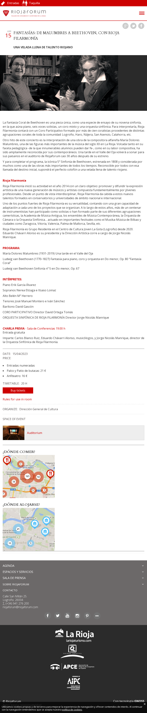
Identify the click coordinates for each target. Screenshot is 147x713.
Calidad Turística (73, 651)
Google (125, 26)
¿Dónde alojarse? (21, 505)
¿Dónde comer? (19, 452)
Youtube (67, 615)
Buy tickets (18, 390)
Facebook (141, 26)
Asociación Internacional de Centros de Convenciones (73, 682)
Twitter (133, 26)
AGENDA (8, 566)
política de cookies (72, 709)
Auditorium (34, 433)
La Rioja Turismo (73, 636)
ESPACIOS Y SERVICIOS (18, 572)
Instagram (77, 615)
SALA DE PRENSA (14, 578)
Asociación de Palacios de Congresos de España (73, 666)
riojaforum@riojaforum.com (20, 607)
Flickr (97, 615)
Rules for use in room (17, 399)
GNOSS (139, 701)
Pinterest (87, 615)
